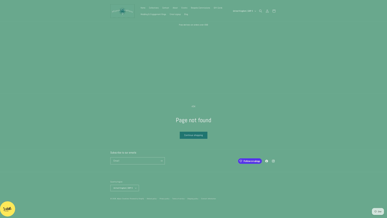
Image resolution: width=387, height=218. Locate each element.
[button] (260, 11)
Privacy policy (164, 199)
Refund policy (152, 199)
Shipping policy (192, 199)
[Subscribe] (161, 160)
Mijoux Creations (123, 199)
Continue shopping (193, 135)
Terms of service (178, 199)
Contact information (208, 199)
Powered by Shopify (137, 199)
